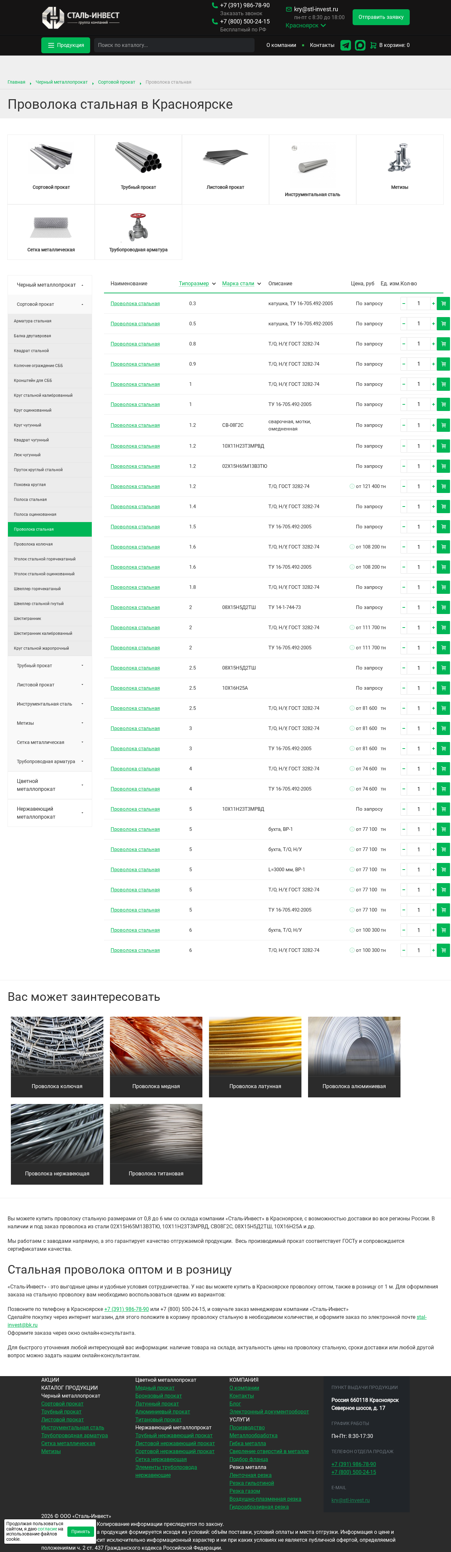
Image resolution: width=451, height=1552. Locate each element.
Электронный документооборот (269, 1412)
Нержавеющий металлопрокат (36, 813)
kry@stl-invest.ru (316, 9)
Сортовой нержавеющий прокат (175, 1451)
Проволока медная (156, 1086)
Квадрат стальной (31, 350)
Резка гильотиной (251, 1483)
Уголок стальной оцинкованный (44, 574)
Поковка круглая (30, 484)
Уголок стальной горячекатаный (45, 559)
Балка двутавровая (32, 336)
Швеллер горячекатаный (37, 589)
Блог (235, 1404)
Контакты (322, 45)
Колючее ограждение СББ (38, 365)
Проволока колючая (33, 544)
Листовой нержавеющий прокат (175, 1443)
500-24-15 (245, 21)
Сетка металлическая (40, 742)
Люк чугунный (27, 455)
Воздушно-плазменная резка (265, 1499)
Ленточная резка (250, 1475)
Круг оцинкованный (33, 410)
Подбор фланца (248, 1459)
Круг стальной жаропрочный (41, 648)
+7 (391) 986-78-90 (126, 1309)
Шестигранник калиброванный (43, 633)
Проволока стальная (135, 303)
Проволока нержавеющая (57, 1173)
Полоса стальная (30, 499)
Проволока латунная (255, 1086)
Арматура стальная (33, 321)
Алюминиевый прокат (162, 1412)
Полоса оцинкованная (35, 514)
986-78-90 (245, 5)
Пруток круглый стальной (38, 470)
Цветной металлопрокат (36, 785)
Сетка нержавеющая (161, 1459)
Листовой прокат (35, 684)
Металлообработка (253, 1435)
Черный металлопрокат (62, 82)
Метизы (25, 723)
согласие (47, 1529)
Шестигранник (27, 618)
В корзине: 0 (394, 45)
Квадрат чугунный (31, 440)
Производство (247, 1427)
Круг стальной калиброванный (43, 395)
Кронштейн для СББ (33, 380)
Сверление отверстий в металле (269, 1451)
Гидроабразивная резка (259, 1507)
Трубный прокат (34, 665)
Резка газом (244, 1491)
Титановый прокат (158, 1419)
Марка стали (238, 284)
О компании (281, 45)
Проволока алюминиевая (354, 1086)
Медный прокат (155, 1388)
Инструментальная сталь (44, 704)
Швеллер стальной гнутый (39, 603)
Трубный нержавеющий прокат (174, 1435)
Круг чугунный (27, 425)
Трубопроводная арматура (46, 761)
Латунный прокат (157, 1404)
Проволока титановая (156, 1173)
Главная (16, 82)
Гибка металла (247, 1443)
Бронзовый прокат (158, 1396)
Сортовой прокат (116, 82)
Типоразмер (194, 284)
